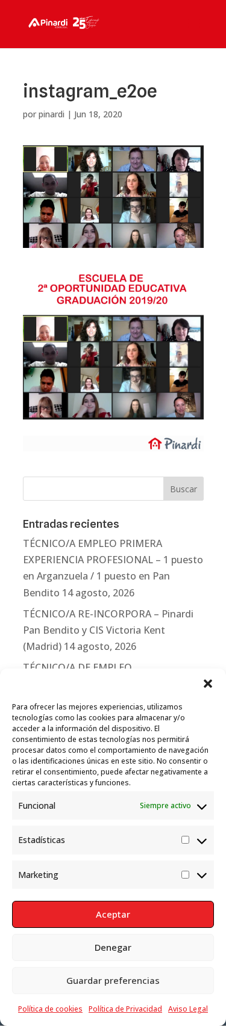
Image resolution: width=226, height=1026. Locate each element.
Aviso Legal (188, 1009)
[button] (208, 684)
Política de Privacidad (125, 1009)
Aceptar (113, 914)
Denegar (113, 947)
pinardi (51, 114)
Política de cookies (50, 1009)
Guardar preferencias (113, 980)
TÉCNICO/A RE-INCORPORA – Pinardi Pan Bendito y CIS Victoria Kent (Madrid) (108, 630)
